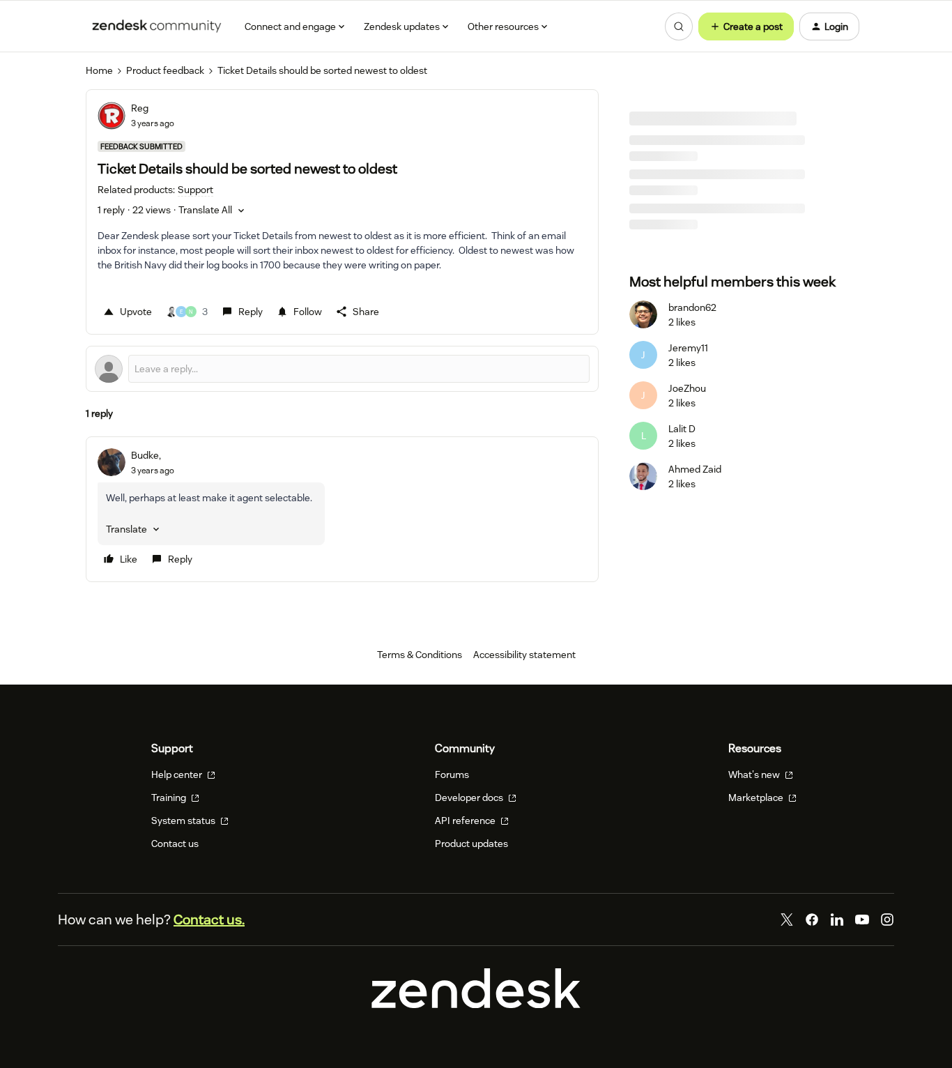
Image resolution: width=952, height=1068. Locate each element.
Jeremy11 (688, 348)
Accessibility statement (524, 654)
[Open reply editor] (342, 368)
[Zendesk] (476, 1004)
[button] (746, 26)
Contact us (175, 843)
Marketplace (756, 797)
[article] (342, 509)
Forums (452, 774)
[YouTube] (862, 919)
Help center (177, 774)
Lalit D (682, 428)
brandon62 (692, 307)
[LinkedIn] (837, 919)
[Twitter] (787, 919)
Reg (139, 108)
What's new (755, 774)
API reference (466, 820)
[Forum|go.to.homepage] (157, 26)
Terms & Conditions (419, 654)
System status (184, 820)
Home (99, 70)
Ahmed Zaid (694, 469)
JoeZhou (687, 388)
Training (169, 797)
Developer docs (470, 797)
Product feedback (165, 70)
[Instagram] (887, 919)
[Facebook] (812, 919)
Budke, (146, 455)
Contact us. (209, 919)
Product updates (471, 843)
